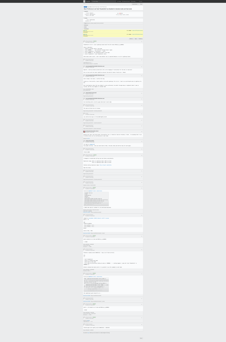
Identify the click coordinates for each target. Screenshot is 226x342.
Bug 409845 (90, 6)
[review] (107, 218)
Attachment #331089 (86, 295)
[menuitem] (119, 1)
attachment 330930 (93, 218)
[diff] (103, 218)
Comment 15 (88, 236)
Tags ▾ (136, 38)
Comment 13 (88, 188)
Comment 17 (88, 274)
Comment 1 (87, 67)
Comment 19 (88, 325)
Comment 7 (87, 132)
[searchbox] (103, 1)
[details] (99, 218)
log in (89, 332)
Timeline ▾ (140, 38)
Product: (87, 13)
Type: (118, 13)
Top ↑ (141, 338)
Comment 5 (88, 114)
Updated (87, 60)
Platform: (87, 15)
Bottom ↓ (131, 38)
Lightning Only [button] (92, 14)
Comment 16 (88, 250)
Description (88, 42)
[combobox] (103, 1)
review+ (130, 30)
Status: (88, 19)
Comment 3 (88, 99)
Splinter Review (140, 30)
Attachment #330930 (86, 212)
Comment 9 (88, 149)
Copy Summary (134, 4)
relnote (88, 138)
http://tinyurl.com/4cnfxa (105, 165)
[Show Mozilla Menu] (84, 1)
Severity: (124, 14)
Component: (87, 14)
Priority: (117, 14)
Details (133, 30)
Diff (136, 30)
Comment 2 (88, 76)
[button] (140, 1)
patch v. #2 (85, 34)
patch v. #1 (85, 30)
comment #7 (92, 144)
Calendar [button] (91, 13)
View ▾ (141, 4)
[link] (96, 199)
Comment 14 (88, 215)
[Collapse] (142, 42)
